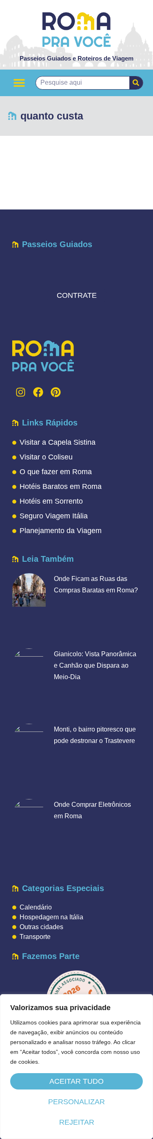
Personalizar (76, 1102)
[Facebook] (38, 392)
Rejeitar (76, 1122)
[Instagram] (20, 392)
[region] (76, 1066)
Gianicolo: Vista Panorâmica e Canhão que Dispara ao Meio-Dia (95, 665)
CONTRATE (77, 295)
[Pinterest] (55, 392)
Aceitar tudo (76, 1081)
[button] (19, 83)
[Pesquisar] (136, 83)
